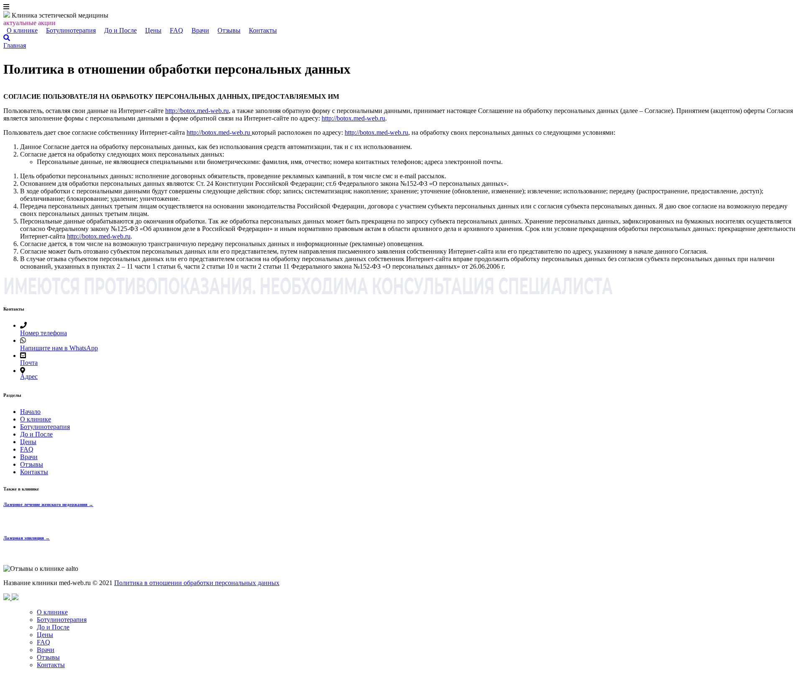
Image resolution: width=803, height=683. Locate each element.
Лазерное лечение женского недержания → (48, 504)
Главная (14, 45)
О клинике (22, 30)
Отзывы (228, 30)
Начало (30, 411)
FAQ (176, 30)
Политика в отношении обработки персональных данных (196, 582)
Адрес (29, 376)
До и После (120, 30)
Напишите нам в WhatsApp (59, 348)
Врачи (200, 30)
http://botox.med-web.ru (197, 110)
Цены (153, 30)
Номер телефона (43, 332)
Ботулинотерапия (71, 30)
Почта (29, 362)
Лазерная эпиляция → (26, 537)
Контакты (263, 30)
